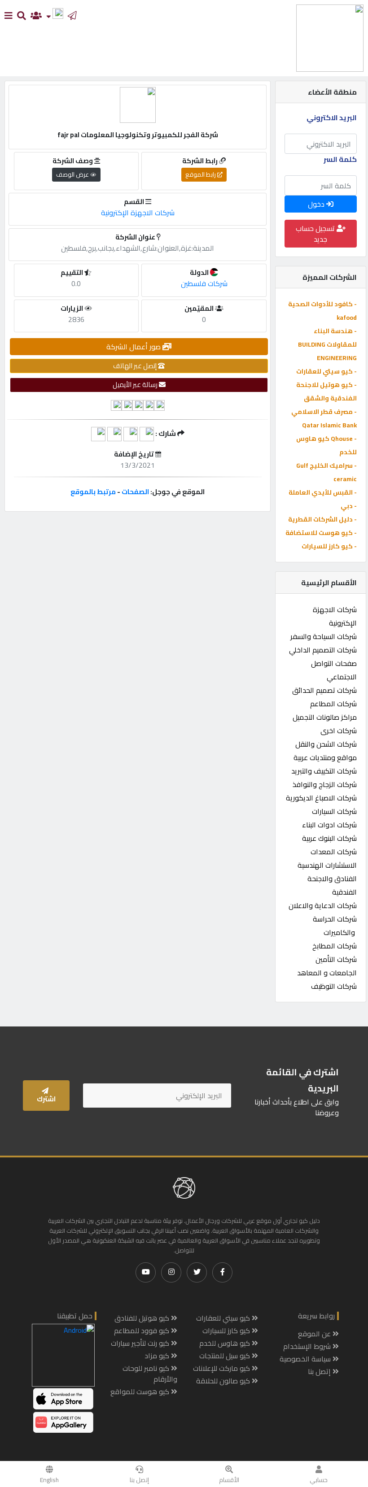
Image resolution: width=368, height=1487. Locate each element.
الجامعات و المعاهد (327, 972)
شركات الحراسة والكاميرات (335, 925)
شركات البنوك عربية (329, 838)
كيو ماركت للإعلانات (222, 1368)
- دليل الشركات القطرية (322, 519)
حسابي (319, 1480)
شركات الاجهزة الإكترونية (335, 616)
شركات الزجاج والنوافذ (325, 784)
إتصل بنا (139, 1480)
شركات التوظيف (334, 986)
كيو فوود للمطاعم (142, 1330)
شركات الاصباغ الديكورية (321, 797)
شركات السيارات (334, 811)
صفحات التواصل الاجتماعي (334, 670)
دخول (317, 204)
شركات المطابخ (334, 945)
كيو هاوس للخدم (225, 1343)
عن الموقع (315, 1333)
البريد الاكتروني (332, 117)
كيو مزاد (158, 1355)
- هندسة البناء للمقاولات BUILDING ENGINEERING (327, 344)
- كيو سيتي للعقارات (326, 371)
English (49, 1480)
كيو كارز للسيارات (227, 1330)
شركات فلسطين (204, 283)
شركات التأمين (336, 959)
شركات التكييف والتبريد (324, 771)
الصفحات (135, 491)
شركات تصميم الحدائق (324, 690)
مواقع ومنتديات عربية (325, 757)
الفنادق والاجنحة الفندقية (332, 885)
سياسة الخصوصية (306, 1358)
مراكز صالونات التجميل (325, 717)
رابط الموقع (201, 174)
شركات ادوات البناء (329, 824)
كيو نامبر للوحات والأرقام (150, 1373)
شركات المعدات (334, 851)
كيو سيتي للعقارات (224, 1318)
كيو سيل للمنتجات (225, 1355)
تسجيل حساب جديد (316, 234)
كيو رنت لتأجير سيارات (141, 1343)
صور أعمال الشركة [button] (134, 346)
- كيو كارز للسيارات (329, 546)
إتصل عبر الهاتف (135, 365)
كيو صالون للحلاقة (224, 1380)
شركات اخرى (338, 730)
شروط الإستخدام (308, 1346)
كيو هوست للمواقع (140, 1391)
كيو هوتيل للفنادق (142, 1318)
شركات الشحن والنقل (326, 744)
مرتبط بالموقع (93, 491)
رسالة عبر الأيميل (136, 384)
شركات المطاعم (333, 703)
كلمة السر (340, 159)
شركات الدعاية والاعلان (323, 905)
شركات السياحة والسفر (323, 636)
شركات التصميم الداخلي (323, 650)
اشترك (46, 1098)
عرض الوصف (73, 174)
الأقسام (229, 1480)
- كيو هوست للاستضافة (321, 533)
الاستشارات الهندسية (327, 865)
